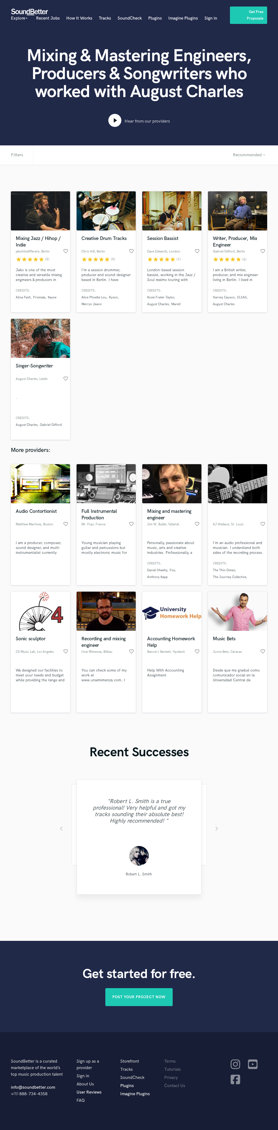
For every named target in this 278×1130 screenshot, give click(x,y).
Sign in (210, 18)
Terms (170, 1061)
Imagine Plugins (183, 18)
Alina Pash (23, 297)
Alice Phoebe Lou (93, 297)
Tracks (105, 18)
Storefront (129, 1061)
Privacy (171, 1077)
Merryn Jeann (91, 304)
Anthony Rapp (157, 577)
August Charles (158, 304)
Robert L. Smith (139, 874)
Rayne (52, 297)
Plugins (155, 18)
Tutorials (172, 1069)
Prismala (39, 297)
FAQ (81, 1100)
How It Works (79, 18)
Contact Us (174, 1085)
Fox (172, 570)
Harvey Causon (224, 297)
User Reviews (89, 1092)
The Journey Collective (229, 577)
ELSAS (242, 297)
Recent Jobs (48, 18)
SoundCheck (130, 18)
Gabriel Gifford (51, 425)
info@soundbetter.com (33, 1087)
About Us (85, 1084)
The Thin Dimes (224, 570)
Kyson (113, 297)
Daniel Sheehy (157, 570)
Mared (176, 304)
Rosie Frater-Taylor (160, 297)
